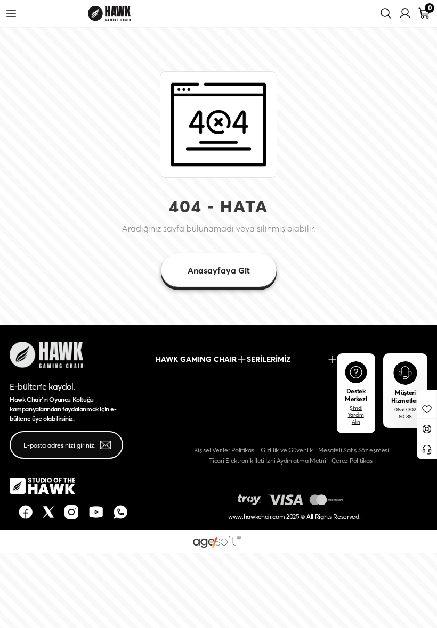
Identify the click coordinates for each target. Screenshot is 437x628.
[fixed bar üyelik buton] (427, 428)
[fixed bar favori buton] (427, 408)
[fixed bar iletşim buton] (427, 448)
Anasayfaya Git (219, 270)
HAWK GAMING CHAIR (196, 359)
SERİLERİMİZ (269, 359)
